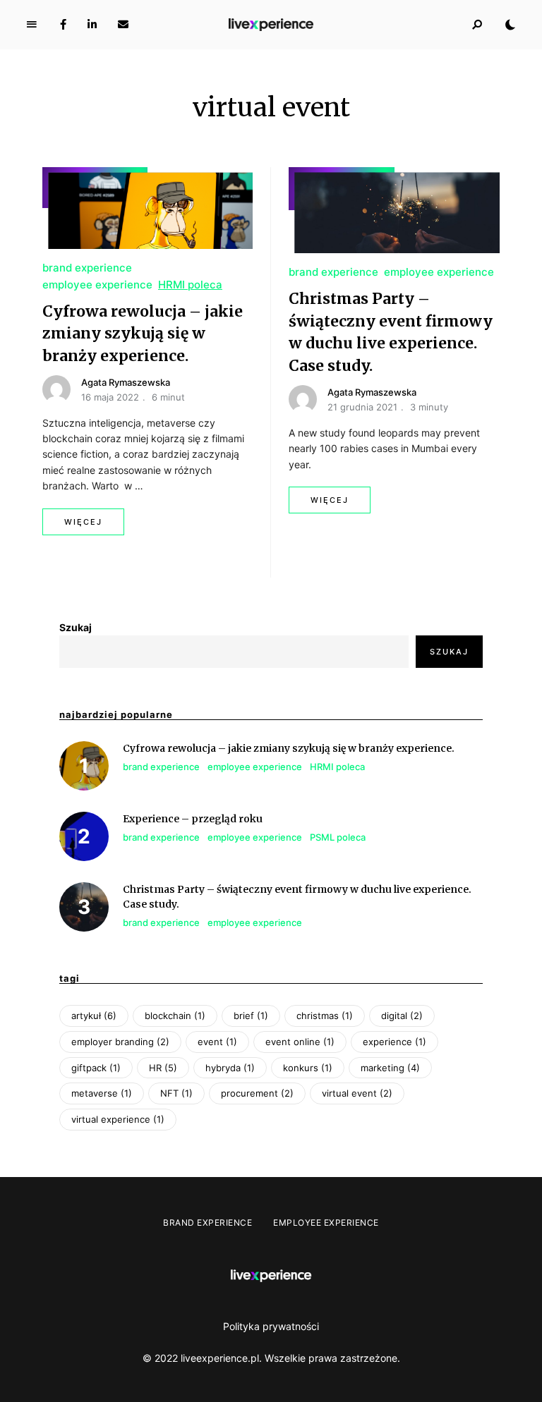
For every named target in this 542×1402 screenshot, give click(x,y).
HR (163, 1067)
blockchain (175, 1015)
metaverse (101, 1093)
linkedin (92, 24)
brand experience (87, 267)
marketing (390, 1067)
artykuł (93, 1015)
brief (251, 1015)
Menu (31, 24)
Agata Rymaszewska (125, 382)
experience (394, 1041)
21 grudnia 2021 (362, 407)
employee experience (97, 284)
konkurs (307, 1067)
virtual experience (117, 1119)
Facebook (63, 24)
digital (402, 1015)
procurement (257, 1093)
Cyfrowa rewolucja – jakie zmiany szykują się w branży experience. (142, 333)
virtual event (357, 1093)
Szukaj (75, 627)
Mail (123, 24)
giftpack (96, 1067)
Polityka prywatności (271, 1326)
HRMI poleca (190, 284)
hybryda (230, 1067)
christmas (324, 1015)
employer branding (120, 1041)
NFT (176, 1093)
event (217, 1041)
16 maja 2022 (110, 397)
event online (300, 1041)
